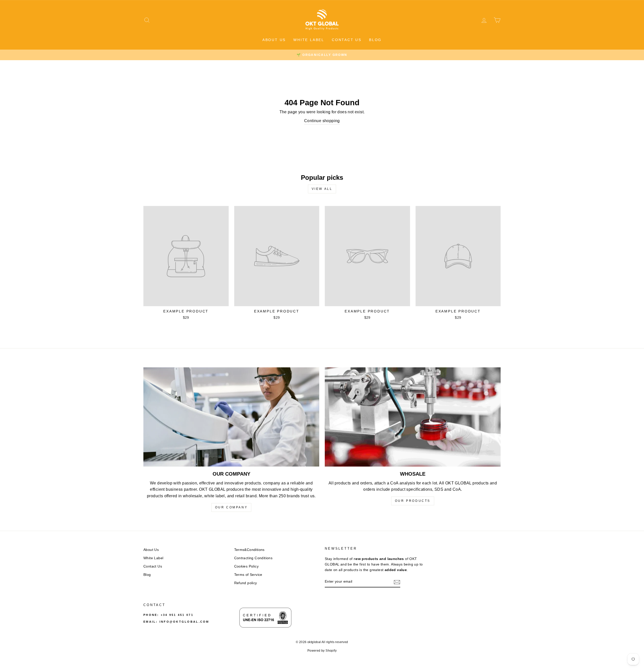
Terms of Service (248, 575)
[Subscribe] (397, 582)
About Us (274, 40)
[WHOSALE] (413, 416)
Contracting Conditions (253, 558)
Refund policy (245, 583)
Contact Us (346, 40)
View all (322, 189)
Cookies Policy (246, 566)
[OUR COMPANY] (231, 416)
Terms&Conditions (249, 550)
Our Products (412, 501)
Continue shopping (322, 121)
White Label (308, 40)
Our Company (231, 507)
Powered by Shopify (322, 650)
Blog (375, 40)
